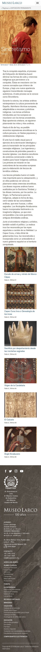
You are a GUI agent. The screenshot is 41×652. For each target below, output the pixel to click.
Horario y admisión (10, 568)
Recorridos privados (11, 622)
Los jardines (8, 596)
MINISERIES (8, 603)
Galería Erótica (9, 594)
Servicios (7, 572)
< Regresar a (16, 8)
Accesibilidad (8, 574)
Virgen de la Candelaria (14, 385)
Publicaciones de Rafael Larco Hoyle (16, 612)
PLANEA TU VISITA (10, 565)
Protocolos (8, 581)
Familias (7, 627)
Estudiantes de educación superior (16, 633)
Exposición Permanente (12, 589)
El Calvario (9, 419)
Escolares (7, 624)
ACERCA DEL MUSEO (11, 562)
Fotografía (7, 576)
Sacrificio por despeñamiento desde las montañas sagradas (20, 349)
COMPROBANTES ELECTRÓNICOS (15, 636)
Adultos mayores (10, 629)
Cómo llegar (11, 546)
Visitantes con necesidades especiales (17, 631)
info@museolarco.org (11, 558)
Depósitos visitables (11, 592)
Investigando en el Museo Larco (15, 617)
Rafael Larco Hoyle (10, 610)
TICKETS (7, 584)
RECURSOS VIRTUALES (12, 599)
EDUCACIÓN (8, 620)
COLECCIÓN (8, 606)
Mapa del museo (9, 578)
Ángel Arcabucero (12, 453)
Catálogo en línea (10, 615)
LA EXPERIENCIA (9, 587)
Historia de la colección (12, 608)
